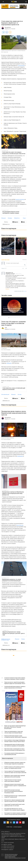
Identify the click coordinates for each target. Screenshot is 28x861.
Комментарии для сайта (20, 291)
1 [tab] (9, 317)
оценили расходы (19, 199)
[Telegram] (3, 32)
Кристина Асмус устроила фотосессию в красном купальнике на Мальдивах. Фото (14, 749)
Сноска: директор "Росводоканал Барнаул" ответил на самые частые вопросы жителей (15, 772)
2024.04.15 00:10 (18, 273)
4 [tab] (15, 317)
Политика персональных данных (11, 854)
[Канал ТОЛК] (23, 222)
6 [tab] (19, 317)
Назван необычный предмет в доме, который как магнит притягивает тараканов (15, 736)
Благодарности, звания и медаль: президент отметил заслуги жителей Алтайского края (15, 813)
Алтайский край (5, 394)
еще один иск (20, 525)
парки (24, 218)
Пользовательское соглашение (11, 855)
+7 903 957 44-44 (6, 842)
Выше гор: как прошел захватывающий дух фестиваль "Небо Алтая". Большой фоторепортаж (15, 727)
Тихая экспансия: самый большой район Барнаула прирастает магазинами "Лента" (14, 683)
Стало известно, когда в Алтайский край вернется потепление (13, 388)
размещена (20, 456)
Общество (7, 28)
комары (10, 218)
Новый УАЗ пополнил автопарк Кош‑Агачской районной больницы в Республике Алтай (13, 791)
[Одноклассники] (10, 32)
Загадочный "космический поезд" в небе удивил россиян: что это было (14, 805)
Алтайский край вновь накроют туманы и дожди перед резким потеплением (14, 687)
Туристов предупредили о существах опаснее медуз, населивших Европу (13, 732)
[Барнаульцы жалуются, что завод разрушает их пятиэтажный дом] (14, 568)
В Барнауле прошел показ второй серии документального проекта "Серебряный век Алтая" (15, 786)
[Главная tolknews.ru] (14, 2)
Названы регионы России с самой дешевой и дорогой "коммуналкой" (15, 796)
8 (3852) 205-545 (6, 846)
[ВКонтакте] (7, 32)
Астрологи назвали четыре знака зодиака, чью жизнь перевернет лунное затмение (13, 310)
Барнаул (3, 218)
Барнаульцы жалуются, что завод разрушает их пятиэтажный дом (11, 580)
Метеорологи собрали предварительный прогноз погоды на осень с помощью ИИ (14, 800)
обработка (17, 218)
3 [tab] (13, 317)
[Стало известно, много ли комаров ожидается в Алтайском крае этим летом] (14, 141)
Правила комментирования (10, 856)
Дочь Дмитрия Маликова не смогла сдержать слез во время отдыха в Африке (14, 809)
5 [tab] (17, 317)
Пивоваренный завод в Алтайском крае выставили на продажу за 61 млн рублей (14, 745)
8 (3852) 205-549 (6, 847)
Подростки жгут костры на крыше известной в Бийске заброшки (12, 780)
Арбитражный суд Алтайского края (5, 640)
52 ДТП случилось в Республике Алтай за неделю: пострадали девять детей (14, 767)
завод (23, 639)
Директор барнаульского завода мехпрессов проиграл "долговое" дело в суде (13, 633)
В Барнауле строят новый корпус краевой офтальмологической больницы (14, 776)
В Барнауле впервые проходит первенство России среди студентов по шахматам (14, 763)
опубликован (21, 65)
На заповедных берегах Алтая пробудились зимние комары (10, 212)
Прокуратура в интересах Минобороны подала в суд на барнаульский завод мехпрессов (13, 493)
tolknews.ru (7, 831)
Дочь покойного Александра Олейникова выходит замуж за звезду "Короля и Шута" (14, 740)
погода (19, 394)
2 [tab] (11, 317)
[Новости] (15, 222)
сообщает (8, 363)
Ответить (7, 289)
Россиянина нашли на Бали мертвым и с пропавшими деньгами (14, 754)
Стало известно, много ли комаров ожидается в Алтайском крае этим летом (13, 152)
